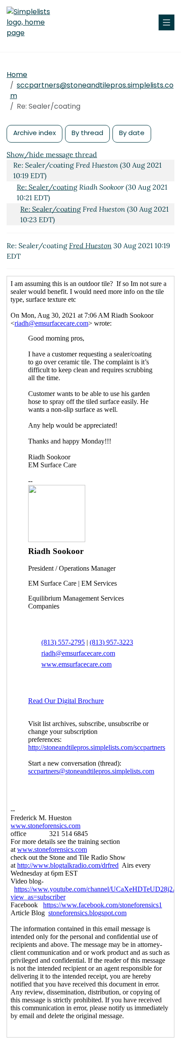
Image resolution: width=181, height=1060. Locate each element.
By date (132, 132)
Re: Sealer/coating (47, 187)
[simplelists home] (33, 22)
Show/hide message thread (52, 154)
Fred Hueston (90, 245)
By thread (87, 132)
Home (17, 75)
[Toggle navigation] (166, 22)
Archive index (34, 132)
